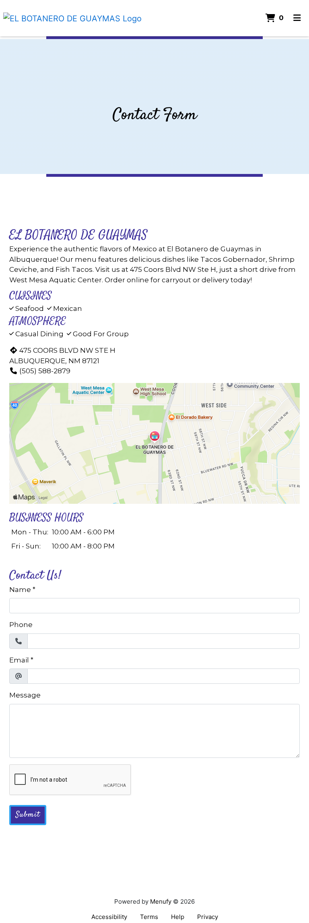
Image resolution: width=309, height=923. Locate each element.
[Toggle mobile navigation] (297, 18)
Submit (28, 815)
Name (20, 590)
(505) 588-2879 (44, 371)
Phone (21, 625)
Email (19, 660)
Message (25, 695)
